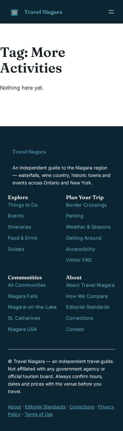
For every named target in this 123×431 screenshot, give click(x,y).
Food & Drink (22, 238)
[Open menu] (111, 12)
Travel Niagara (43, 12)
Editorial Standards (88, 307)
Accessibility (80, 249)
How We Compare (87, 296)
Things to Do (23, 205)
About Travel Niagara (90, 285)
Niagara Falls (23, 296)
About (14, 406)
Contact (75, 329)
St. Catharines (24, 318)
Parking (74, 216)
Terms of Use (39, 414)
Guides (16, 249)
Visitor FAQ (79, 260)
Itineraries (19, 227)
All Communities (27, 285)
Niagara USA (22, 329)
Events (16, 216)
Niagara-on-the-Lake (32, 307)
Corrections (79, 318)
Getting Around (83, 238)
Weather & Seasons (88, 227)
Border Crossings (86, 205)
